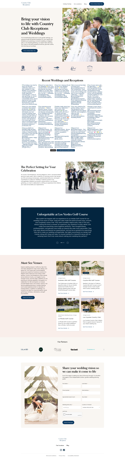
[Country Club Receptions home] (26, 4)
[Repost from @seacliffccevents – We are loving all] (62, 137)
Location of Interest (86, 404)
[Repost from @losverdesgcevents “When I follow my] (95, 137)
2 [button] (62, 242)
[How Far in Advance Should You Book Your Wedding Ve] (62, 94)
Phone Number (66, 390)
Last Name (85, 383)
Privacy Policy (62, 455)
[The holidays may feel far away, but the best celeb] (30, 94)
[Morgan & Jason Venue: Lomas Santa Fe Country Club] (95, 116)
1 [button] (61, 242)
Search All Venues (28, 297)
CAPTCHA (65, 411)
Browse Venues (27, 188)
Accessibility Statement (73, 455)
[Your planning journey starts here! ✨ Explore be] (46, 116)
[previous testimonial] (67, 243)
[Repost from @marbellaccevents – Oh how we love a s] (46, 137)
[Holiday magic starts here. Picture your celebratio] (62, 116)
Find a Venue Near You (97, 4)
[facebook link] (64, 450)
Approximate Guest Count (69, 397)
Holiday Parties (67, 4)
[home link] (62, 440)
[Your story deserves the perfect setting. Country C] (79, 116)
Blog (85, 4)
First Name (66, 383)
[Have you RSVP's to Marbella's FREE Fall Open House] (30, 137)
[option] (24, 68)
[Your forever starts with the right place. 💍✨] (95, 94)
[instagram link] (61, 450)
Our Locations (78, 4)
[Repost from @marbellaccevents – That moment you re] (79, 137)
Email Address (86, 390)
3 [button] (63, 242)
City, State (85, 397)
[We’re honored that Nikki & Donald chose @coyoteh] (79, 94)
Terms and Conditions (51, 455)
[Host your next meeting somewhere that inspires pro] (30, 116)
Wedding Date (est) (68, 404)
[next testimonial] (57, 243)
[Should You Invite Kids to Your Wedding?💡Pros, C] (46, 94)
